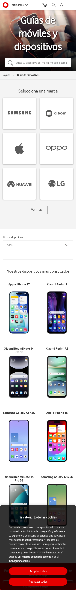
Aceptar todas (38, 571)
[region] (38, 547)
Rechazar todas (38, 581)
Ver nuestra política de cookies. (34, 556)
